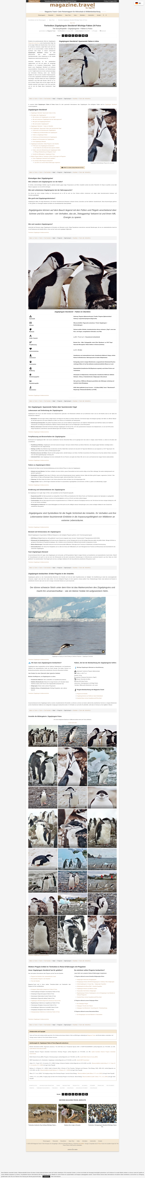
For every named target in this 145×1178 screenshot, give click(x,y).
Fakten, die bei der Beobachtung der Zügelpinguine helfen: (47, 150)
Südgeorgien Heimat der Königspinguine (86, 979)
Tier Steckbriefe (110, 1085)
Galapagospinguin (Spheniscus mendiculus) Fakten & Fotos (45, 1011)
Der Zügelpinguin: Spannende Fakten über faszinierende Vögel (46, 128)
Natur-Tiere (68, 15)
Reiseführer (59, 15)
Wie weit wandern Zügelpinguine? (41, 123)
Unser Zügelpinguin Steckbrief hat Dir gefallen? (44, 158)
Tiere (40, 98)
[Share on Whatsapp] (79, 35)
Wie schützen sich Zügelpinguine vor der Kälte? (44, 117)
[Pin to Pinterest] (69, 35)
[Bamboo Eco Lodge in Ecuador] (72, 1113)
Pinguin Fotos (76, 1085)
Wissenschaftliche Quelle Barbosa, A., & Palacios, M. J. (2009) (55, 1070)
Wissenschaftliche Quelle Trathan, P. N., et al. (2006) (95, 1076)
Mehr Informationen (56, 1176)
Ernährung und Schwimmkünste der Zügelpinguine (45, 137)
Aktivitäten (82, 15)
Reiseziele (50, 15)
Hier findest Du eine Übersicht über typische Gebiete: (47, 147)
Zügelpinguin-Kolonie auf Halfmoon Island (87, 988)
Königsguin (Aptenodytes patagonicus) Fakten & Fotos (44, 989)
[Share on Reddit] (76, 35)
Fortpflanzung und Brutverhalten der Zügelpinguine (45, 132)
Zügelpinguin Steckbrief (111, 104)
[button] (41, 1)
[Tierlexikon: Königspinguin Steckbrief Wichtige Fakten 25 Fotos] (102, 1113)
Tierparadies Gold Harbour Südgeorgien (86, 990)
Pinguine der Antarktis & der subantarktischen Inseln (43, 976)
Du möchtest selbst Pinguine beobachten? (43, 160)
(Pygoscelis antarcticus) (34, 43)
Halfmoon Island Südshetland (47, 1085)
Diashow (75, 98)
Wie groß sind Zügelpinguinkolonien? (41, 121)
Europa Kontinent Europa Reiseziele (54, 1)
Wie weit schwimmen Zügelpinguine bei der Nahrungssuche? (47, 119)
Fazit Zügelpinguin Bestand (39, 141)
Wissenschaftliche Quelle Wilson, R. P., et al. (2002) (90, 1073)
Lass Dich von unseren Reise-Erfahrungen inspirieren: (47, 162)
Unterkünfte (91, 15)
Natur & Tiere (33, 98)
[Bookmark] (106, 15)
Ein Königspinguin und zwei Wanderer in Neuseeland (89, 1014)
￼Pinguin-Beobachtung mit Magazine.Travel (45, 151)
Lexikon (58, 1085)
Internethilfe (81, 1143)
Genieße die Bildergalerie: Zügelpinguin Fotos (44, 154)
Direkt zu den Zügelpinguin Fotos (73, 167)
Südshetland (101, 1085)
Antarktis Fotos (33, 1085)
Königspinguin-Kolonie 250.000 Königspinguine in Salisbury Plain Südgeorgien (95, 981)
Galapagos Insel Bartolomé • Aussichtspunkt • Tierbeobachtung (92, 1008)
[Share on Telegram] (83, 35)
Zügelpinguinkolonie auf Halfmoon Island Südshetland (90, 695)
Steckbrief (92, 1085)
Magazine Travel (66, 1085)
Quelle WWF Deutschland (83, 1060)
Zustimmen (46, 1176)
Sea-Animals (84, 1085)
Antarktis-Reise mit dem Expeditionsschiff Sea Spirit (89, 698)
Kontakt (99, 15)
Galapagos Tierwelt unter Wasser (85, 1005)
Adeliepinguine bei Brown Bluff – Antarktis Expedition (89, 986)
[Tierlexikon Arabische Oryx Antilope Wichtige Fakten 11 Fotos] (42, 1113)
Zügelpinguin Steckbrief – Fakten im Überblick (42, 126)
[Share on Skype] (86, 35)
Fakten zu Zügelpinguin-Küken (40, 134)
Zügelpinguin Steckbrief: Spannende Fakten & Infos (43, 113)
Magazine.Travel (51, 30)
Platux (99, 1143)
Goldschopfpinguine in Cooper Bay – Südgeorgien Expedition (91, 984)
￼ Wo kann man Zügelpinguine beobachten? (43, 145)
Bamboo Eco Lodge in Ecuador (72, 1125)
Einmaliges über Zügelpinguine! (38, 115)
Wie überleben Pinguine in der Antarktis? (40, 978)
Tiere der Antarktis (85, 98)
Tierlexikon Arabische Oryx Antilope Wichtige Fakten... (42, 1125)
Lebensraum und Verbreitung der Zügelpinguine (44, 130)
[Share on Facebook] (63, 35)
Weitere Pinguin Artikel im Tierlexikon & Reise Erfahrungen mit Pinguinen (48, 156)
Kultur (75, 15)
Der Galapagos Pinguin (82, 1003)
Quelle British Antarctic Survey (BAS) (89, 1056)
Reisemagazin (41, 15)
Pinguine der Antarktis (82, 693)
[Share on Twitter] (66, 35)
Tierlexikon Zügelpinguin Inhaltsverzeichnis (38, 232)
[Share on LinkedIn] (73, 35)
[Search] (103, 15)
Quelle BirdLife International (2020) (38, 1048)
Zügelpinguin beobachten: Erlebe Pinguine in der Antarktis (45, 143)
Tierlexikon (47, 98)
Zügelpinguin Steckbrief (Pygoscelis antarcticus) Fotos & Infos (46, 1000)
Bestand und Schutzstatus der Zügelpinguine (43, 139)
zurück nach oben (72, 722)
